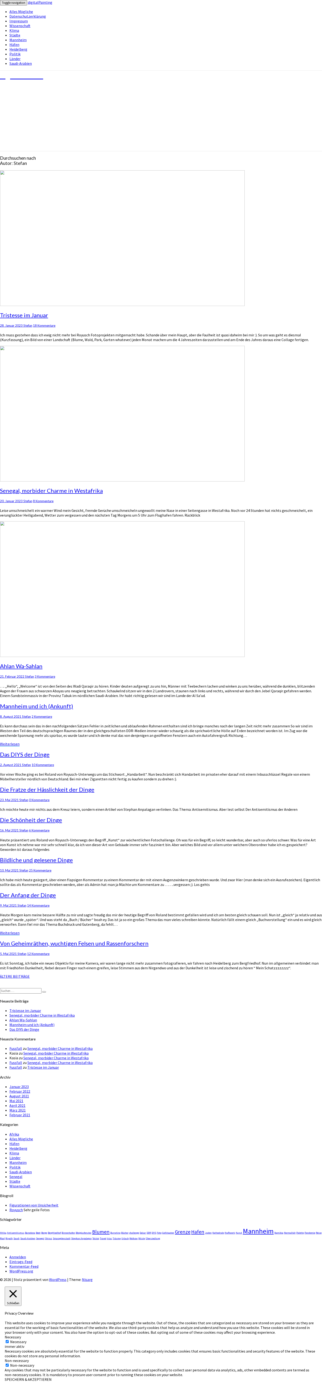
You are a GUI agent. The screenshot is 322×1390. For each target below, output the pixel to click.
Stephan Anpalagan (81, 1238)
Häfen (14, 44)
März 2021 (17, 1110)
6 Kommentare (39, 830)
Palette (300, 1232)
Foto (159, 1232)
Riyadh (9, 1238)
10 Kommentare (43, 765)
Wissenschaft (19, 25)
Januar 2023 (19, 1086)
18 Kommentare (44, 325)
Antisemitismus (15, 1232)
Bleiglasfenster (83, 1232)
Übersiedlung (153, 1238)
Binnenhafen (68, 1232)
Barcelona (30, 1232)
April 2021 (17, 1105)
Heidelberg (18, 49)
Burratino (115, 1232)
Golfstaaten (168, 1232)
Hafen (197, 1231)
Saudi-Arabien (20, 63)
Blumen (101, 1231)
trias (109, 1238)
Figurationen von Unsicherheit (33, 1205)
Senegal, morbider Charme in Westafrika (51, 490)
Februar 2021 (19, 1115)
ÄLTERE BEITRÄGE (15, 976)
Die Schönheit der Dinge (31, 819)
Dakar (143, 1232)
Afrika (14, 1134)
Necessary (18, 1341)
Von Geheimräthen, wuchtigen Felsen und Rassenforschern (74, 943)
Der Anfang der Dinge (28, 895)
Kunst (239, 1232)
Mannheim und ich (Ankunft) (36, 706)
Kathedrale (218, 1232)
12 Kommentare (38, 954)
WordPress (57, 1279)
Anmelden (17, 1257)
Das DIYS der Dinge (25, 754)
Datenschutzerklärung (27, 16)
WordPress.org (21, 1271)
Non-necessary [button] (17, 1360)
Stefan (27, 325)
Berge (44, 1232)
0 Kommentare (39, 800)
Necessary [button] (13, 1337)
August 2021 (19, 1096)
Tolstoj (95, 1238)
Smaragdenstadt (61, 1238)
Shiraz (48, 1238)
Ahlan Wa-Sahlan (21, 666)
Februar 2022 (19, 1091)
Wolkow (133, 1238)
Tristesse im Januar (24, 315)
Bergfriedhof (54, 1232)
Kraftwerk (230, 1232)
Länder (15, 58)
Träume (117, 1238)
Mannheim (18, 39)
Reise (319, 1232)
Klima (14, 30)
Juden (208, 1232)
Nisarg (87, 1279)
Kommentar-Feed (23, 1266)
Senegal (15, 1176)
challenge (134, 1232)
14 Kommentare (38, 905)
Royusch (16, 1209)
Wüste (141, 1238)
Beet (38, 1232)
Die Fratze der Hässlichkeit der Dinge (47, 789)
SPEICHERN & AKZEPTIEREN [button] (28, 1379)
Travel (103, 1238)
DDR (149, 1232)
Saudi (16, 1238)
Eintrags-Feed (20, 1261)
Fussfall (15, 1048)
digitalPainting (40, 2)
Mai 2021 (16, 1100)
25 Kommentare (40, 870)
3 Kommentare (45, 676)
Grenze (182, 1231)
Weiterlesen (10, 744)
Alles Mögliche (21, 11)
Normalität (290, 1232)
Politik (15, 54)
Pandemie (310, 1232)
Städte (14, 35)
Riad (2, 1238)
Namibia (278, 1232)
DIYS (154, 1232)
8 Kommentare (43, 501)
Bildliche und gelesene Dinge (36, 859)
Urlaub (125, 1238)
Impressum (18, 21)
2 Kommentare (42, 716)
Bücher (124, 1232)
